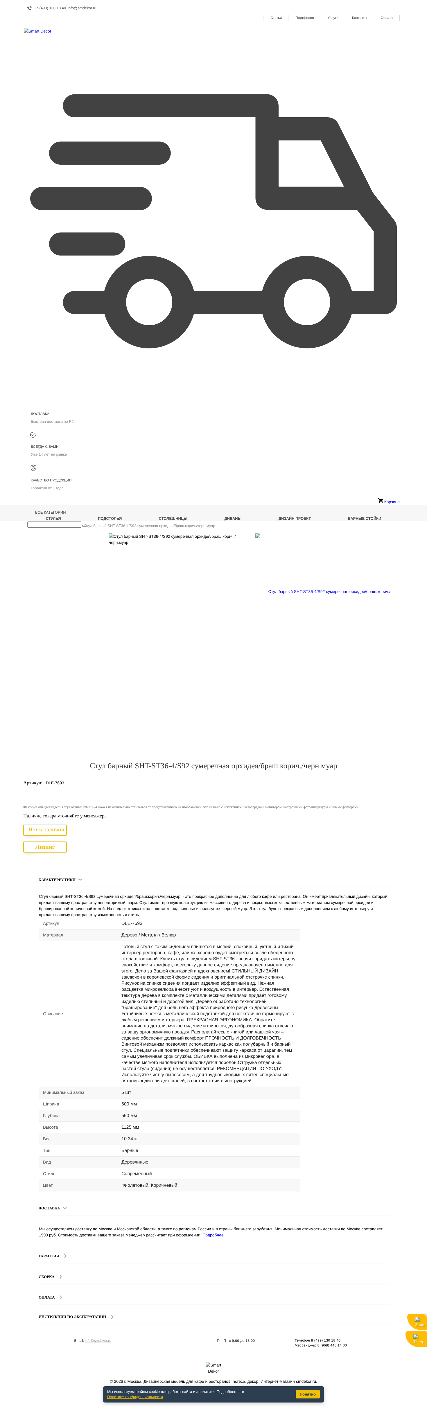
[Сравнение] (397, 540)
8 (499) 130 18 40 (326, 1340)
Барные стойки (364, 518)
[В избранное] (389, 540)
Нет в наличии (46, 829)
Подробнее (213, 1235)
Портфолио (304, 18)
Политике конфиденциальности (135, 1397)
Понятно (308, 1394)
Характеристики (57, 880)
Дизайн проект (295, 518)
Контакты (359, 18)
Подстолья (110, 518)
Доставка (49, 1208)
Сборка (47, 1276)
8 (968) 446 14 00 (332, 1345)
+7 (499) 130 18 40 (50, 8)
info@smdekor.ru (98, 1341)
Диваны (233, 518)
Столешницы (173, 518)
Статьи (276, 18)
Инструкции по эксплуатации (72, 1317)
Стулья (53, 518)
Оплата (387, 18)
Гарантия (49, 1256)
